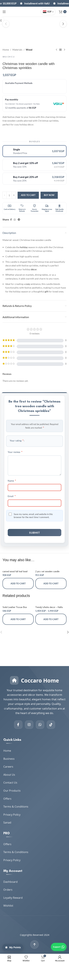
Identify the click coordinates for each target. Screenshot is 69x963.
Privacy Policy (11, 814)
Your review (15, 451)
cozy (27, 284)
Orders (7, 889)
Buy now (49, 195)
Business (9, 759)
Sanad (7, 822)
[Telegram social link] (19, 219)
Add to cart (28, 195)
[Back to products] (60, 50)
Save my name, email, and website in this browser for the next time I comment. (33, 516)
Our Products (12, 790)
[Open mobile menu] (4, 11)
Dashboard (10, 882)
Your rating (16, 440)
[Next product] (64, 50)
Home (6, 49)
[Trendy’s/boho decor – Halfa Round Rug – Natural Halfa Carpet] (50, 603)
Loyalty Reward (13, 898)
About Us (9, 775)
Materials (17, 49)
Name (12, 480)
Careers (8, 766)
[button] (6, 23)
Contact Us (10, 782)
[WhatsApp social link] (15, 219)
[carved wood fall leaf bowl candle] (18, 567)
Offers (7, 799)
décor (34, 269)
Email (12, 496)
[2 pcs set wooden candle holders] (50, 567)
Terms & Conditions (15, 806)
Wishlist (8, 905)
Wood (29, 49)
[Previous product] (56, 50)
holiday (24, 247)
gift (46, 291)
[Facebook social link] (11, 219)
